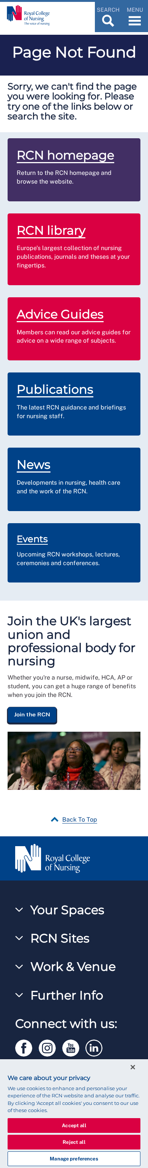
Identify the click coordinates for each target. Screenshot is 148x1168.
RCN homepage (65, 155)
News (33, 464)
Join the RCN (32, 714)
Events (32, 538)
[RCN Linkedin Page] (96, 1046)
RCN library (51, 230)
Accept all (74, 1125)
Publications (55, 389)
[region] (74, 1113)
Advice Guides (60, 314)
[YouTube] (74, 1046)
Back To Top (79, 819)
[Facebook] (27, 1046)
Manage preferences (74, 1159)
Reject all (74, 1142)
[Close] (133, 1067)
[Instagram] (50, 1046)
